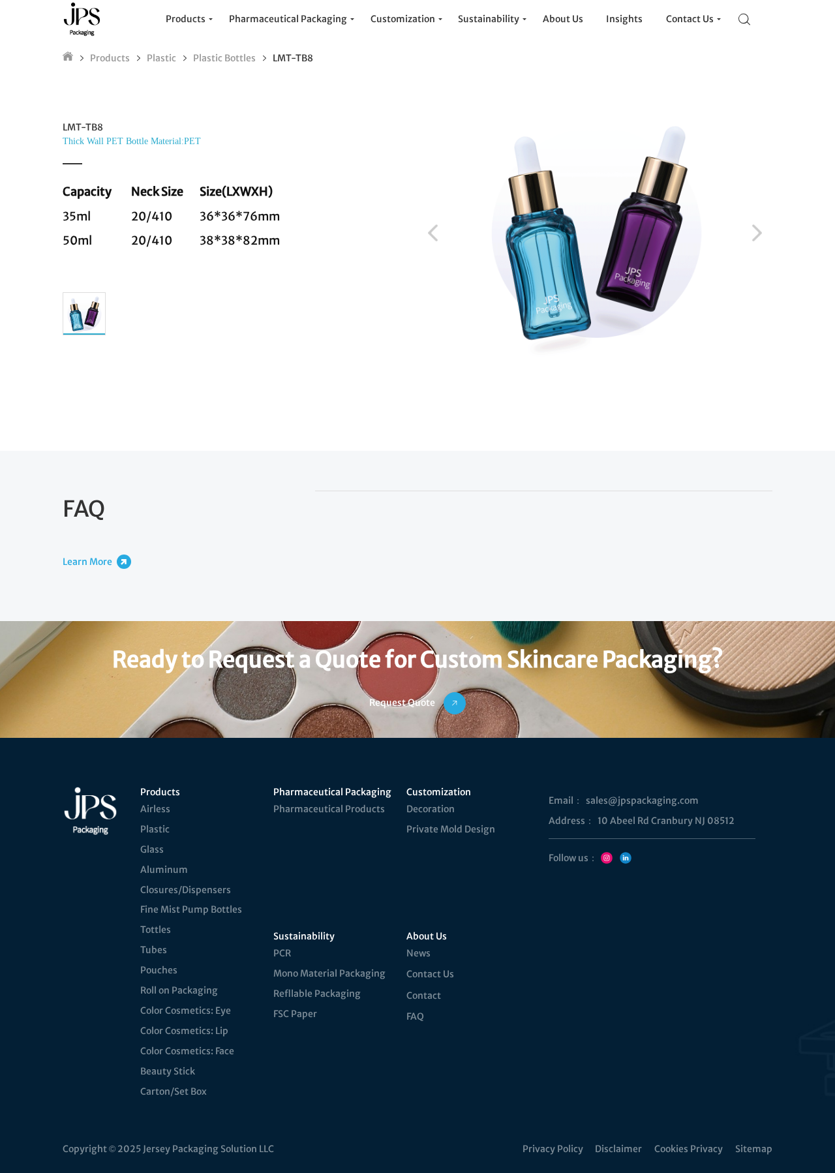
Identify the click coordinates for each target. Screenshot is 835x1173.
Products (110, 58)
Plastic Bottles (224, 58)
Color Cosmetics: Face (187, 1051)
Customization (438, 792)
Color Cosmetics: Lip (184, 1031)
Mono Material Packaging (329, 973)
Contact (423, 995)
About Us (426, 936)
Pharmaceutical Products (329, 809)
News (418, 953)
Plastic (161, 58)
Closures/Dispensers (185, 890)
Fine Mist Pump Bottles (191, 909)
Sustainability (304, 936)
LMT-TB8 (293, 58)
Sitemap (753, 1149)
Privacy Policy (553, 1149)
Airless (155, 809)
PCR (282, 953)
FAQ (415, 1016)
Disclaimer (618, 1149)
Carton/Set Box (173, 1091)
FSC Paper (295, 1014)
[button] (433, 232)
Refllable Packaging (317, 993)
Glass (152, 849)
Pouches (158, 970)
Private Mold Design (450, 829)
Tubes (153, 950)
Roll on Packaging (179, 990)
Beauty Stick (167, 1071)
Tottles (155, 930)
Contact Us (430, 974)
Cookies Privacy (688, 1149)
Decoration (430, 809)
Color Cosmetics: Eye (185, 1010)
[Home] (68, 58)
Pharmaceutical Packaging (331, 792)
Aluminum (164, 870)
